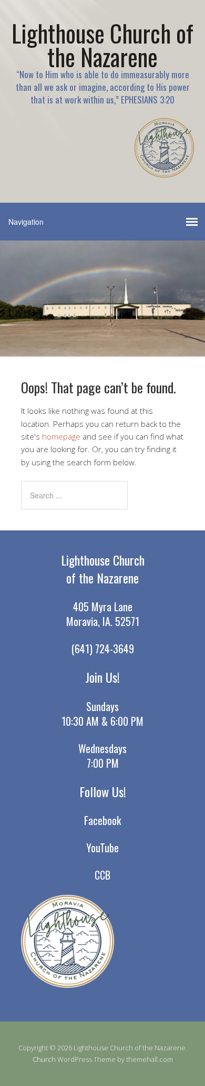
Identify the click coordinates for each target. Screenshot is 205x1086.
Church (44, 1059)
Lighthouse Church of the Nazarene (102, 44)
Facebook (102, 820)
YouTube (102, 847)
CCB (102, 875)
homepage (61, 436)
